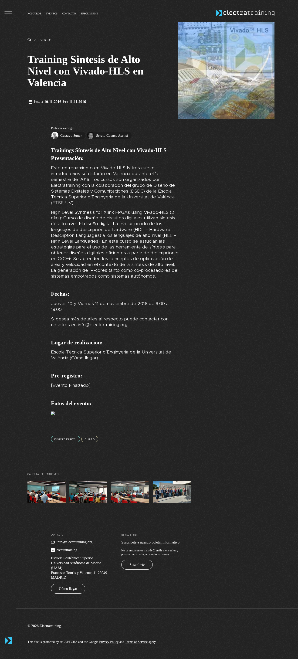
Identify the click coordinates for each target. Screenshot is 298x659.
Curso (90, 439)
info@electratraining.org (74, 542)
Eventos (52, 13)
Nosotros (34, 13)
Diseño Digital (65, 439)
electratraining (67, 550)
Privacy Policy (109, 642)
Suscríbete (137, 565)
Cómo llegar (68, 589)
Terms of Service (136, 642)
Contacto (69, 13)
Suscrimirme (89, 13)
